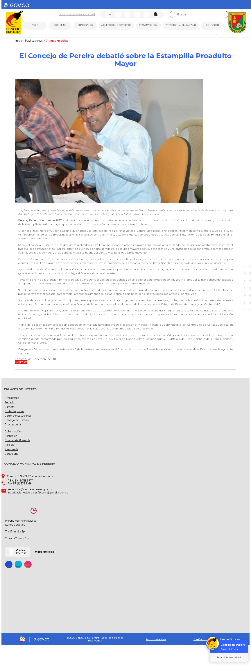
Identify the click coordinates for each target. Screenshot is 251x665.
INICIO (34, 25)
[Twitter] (247, 277)
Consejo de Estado (17, 420)
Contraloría (11, 453)
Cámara (9, 407)
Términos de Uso (156, 639)
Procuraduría (13, 424)
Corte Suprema (14, 411)
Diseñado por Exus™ (205, 639)
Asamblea (11, 436)
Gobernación (13, 431)
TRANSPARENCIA (148, 25)
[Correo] (247, 299)
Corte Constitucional (18, 415)
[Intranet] (247, 306)
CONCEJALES (85, 25)
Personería (11, 449)
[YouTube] (247, 284)
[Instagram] (247, 291)
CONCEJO (60, 25)
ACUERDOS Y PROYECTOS (116, 25)
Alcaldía (9, 444)
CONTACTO (212, 25)
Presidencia (12, 398)
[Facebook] (247, 269)
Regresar (21, 362)
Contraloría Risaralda (17, 440)
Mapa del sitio (44, 551)
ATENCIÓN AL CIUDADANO (181, 25)
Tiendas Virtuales (230, 639)
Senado (9, 402)
